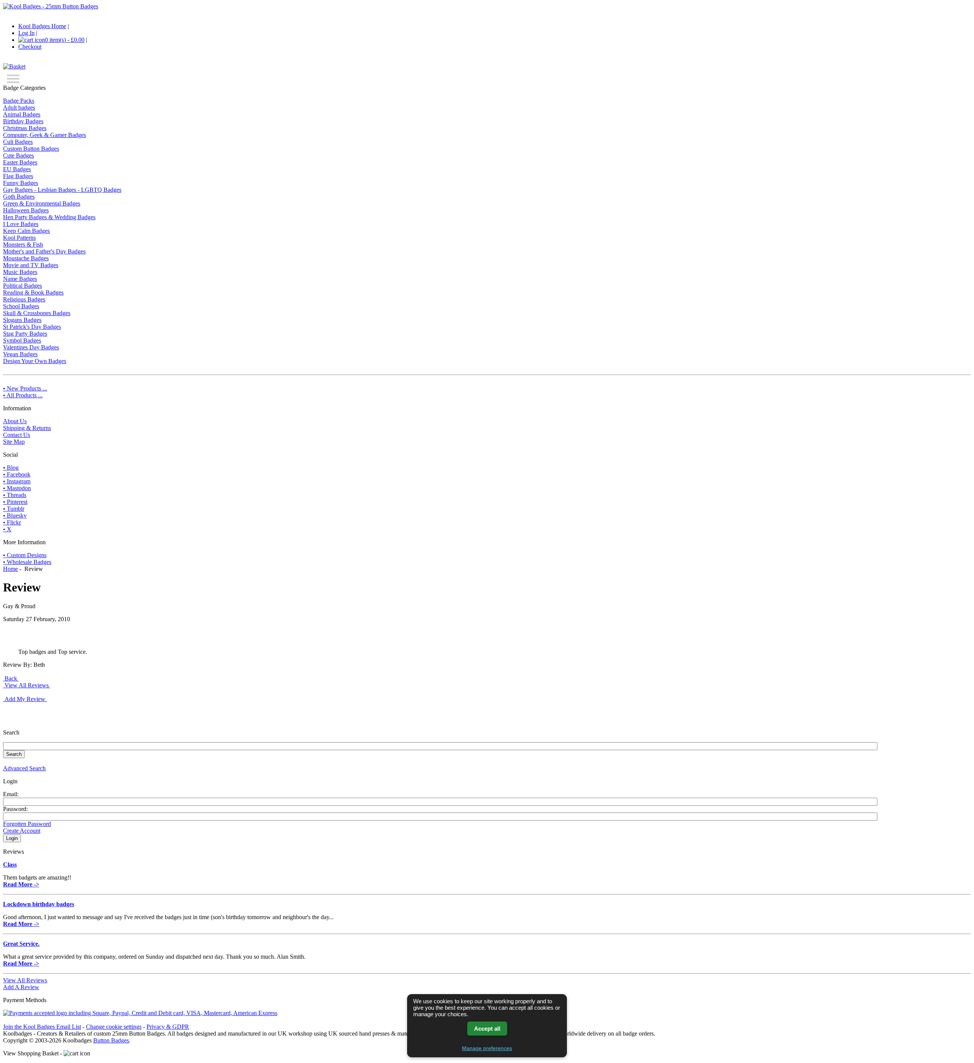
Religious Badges (24, 299)
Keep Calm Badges (26, 231)
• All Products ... (23, 395)
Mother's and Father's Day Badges (44, 251)
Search (11, 732)
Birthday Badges (23, 121)
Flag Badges (18, 176)
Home (10, 569)
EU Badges (17, 169)
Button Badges (111, 1040)
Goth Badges (19, 196)
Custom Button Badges (31, 148)
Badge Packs (18, 100)
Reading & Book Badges (33, 292)
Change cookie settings (114, 1026)
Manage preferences (487, 1048)
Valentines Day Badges (31, 347)
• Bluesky (15, 515)
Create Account (21, 830)
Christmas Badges (24, 128)
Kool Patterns (19, 237)
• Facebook (16, 474)
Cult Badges (18, 142)
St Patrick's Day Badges (32, 327)
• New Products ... (25, 388)
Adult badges (19, 107)
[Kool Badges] (50, 6)
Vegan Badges (20, 354)
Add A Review (21, 987)
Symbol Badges (22, 340)
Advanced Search (24, 768)
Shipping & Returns (27, 428)
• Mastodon (17, 488)
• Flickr (12, 522)
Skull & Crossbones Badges (36, 313)
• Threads (14, 495)
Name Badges (20, 279)
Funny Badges (20, 183)
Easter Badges (20, 162)
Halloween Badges (26, 210)
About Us (15, 421)
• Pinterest (15, 502)
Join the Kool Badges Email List (42, 1026)
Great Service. (21, 943)
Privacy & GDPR (167, 1026)
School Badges (21, 306)
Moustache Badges (26, 258)
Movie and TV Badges (30, 265)
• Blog (11, 467)
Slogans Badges (22, 320)
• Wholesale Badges (27, 562)
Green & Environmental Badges (41, 203)
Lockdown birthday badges (38, 904)
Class (10, 864)
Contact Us (16, 435)
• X (7, 529)
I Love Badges (20, 224)
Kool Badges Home (42, 26)
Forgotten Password (27, 824)
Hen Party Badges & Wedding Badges (49, 217)
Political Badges (22, 285)
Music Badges (20, 272)
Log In (26, 33)
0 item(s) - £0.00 (64, 40)
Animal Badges (21, 114)
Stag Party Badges (25, 333)
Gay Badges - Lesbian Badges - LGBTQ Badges (62, 189)
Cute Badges (18, 155)
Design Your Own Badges (34, 361)
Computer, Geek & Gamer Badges (44, 135)
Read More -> (21, 884)
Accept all (487, 1028)
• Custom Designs (24, 555)
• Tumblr (13, 508)
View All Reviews (25, 980)
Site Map (14, 441)
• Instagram (16, 481)
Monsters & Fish (23, 244)
